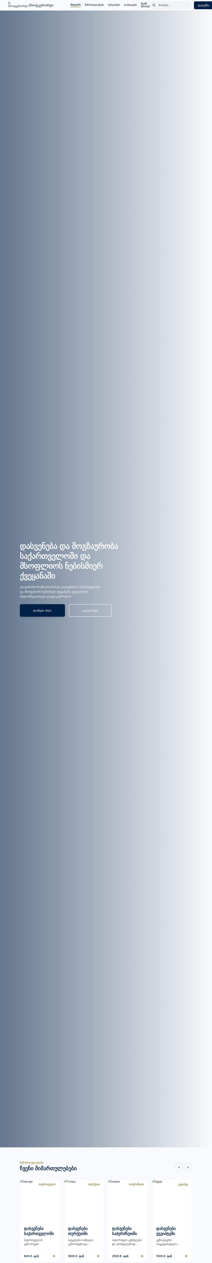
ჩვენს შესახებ (145, 5)
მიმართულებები (94, 4)
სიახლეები (130, 4)
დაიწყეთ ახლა (42, 610)
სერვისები (114, 4)
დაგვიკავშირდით (59, 596)
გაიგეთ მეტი (90, 610)
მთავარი (76, 4)
